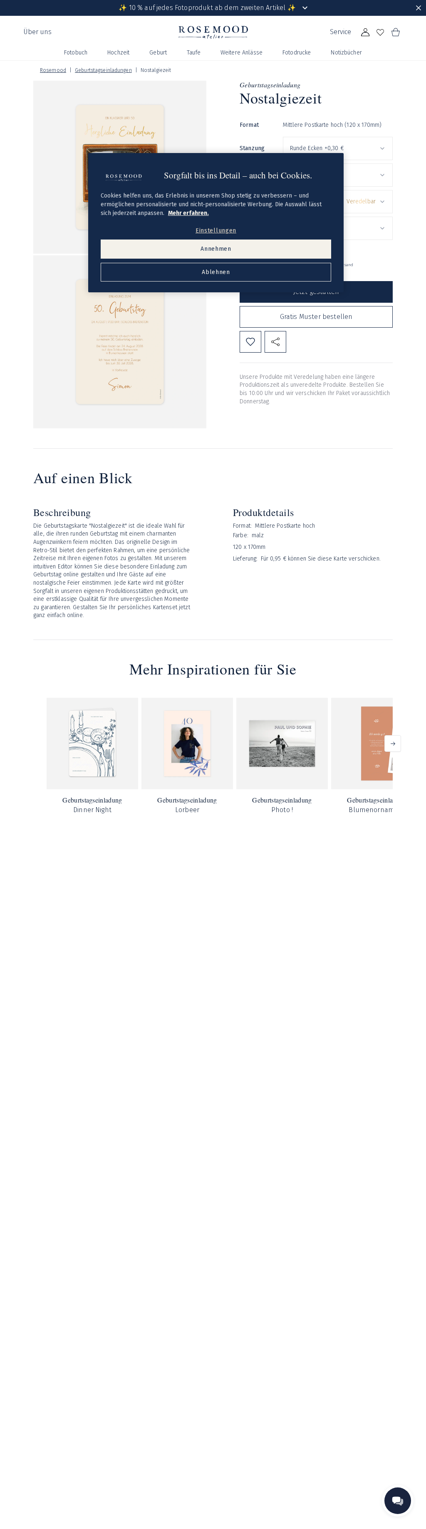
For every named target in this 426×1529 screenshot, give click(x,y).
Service (340, 32)
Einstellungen (216, 230)
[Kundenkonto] (365, 32)
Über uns (37, 32)
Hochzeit (118, 52)
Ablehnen (216, 272)
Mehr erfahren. (188, 213)
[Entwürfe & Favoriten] (380, 32)
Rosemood (53, 70)
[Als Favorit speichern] (250, 342)
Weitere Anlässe (241, 52)
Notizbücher (346, 52)
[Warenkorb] (395, 32)
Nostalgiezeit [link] (156, 70)
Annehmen (216, 248)
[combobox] (338, 148)
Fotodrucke (296, 52)
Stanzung (252, 148)
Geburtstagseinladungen (103, 70)
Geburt (158, 52)
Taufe (194, 52)
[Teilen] (275, 342)
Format (249, 124)
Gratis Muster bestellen (316, 317)
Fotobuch (75, 52)
